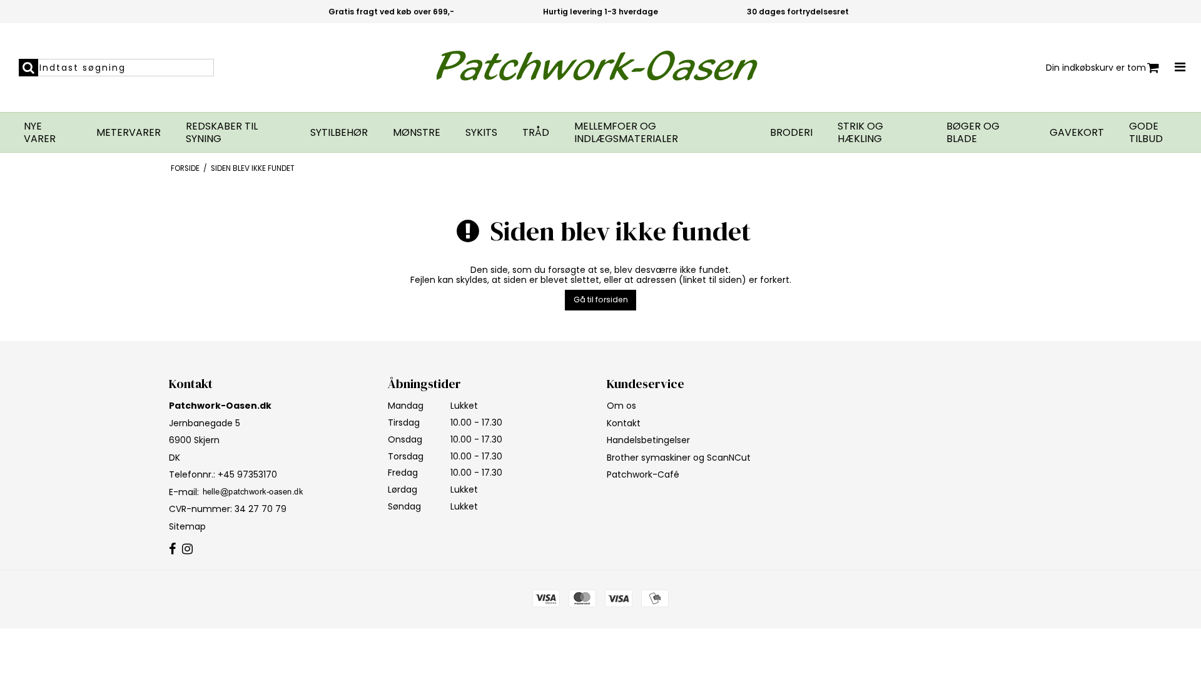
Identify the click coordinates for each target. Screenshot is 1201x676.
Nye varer (40, 132)
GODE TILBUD (1146, 132)
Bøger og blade (973, 132)
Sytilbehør (339, 132)
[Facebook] (172, 549)
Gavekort (1077, 132)
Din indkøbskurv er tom (1096, 67)
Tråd (535, 132)
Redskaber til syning (222, 132)
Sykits (481, 132)
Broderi (791, 132)
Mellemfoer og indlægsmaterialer (626, 132)
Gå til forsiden (601, 299)
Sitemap (187, 526)
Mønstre (416, 132)
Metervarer (128, 132)
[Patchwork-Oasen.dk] (601, 67)
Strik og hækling (860, 132)
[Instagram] (187, 549)
